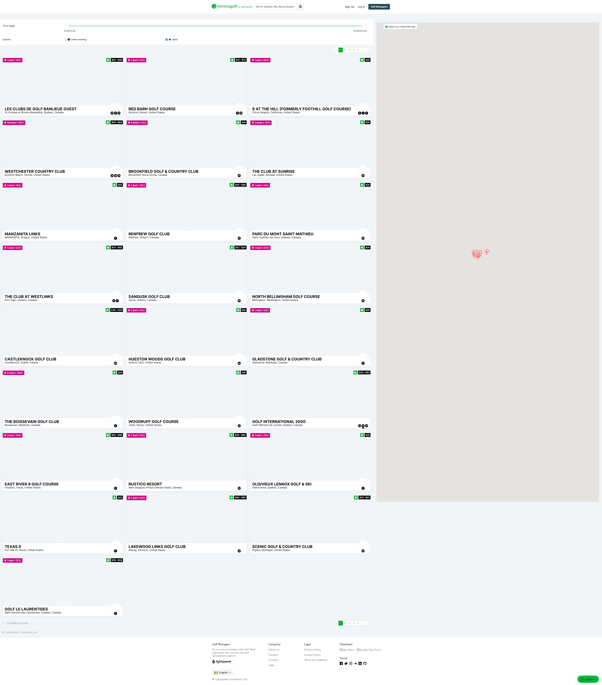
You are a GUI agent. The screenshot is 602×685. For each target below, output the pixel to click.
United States (157, 112)
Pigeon (256, 550)
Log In (361, 6)
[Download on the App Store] (347, 649)
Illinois (143, 112)
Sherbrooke (259, 487)
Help (271, 665)
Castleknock (12, 362)
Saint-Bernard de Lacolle (267, 425)
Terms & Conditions (315, 660)
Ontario (144, 237)
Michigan (267, 550)
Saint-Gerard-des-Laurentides (22, 612)
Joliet (132, 425)
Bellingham (258, 300)
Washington (273, 300)
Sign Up (349, 6)
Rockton (133, 112)
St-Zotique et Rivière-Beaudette (23, 112)
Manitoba (271, 362)
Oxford (133, 362)
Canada (58, 112)
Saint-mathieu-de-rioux (266, 237)
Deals (174, 39)
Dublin (24, 362)
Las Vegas (258, 174)
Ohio (141, 362)
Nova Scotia (149, 174)
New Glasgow (137, 487)
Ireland (34, 362)
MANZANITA (12, 237)
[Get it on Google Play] (369, 649)
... (363, 50)
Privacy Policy (312, 649)
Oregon (25, 237)
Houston (10, 487)
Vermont (143, 550)
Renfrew (133, 237)
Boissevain (11, 425)
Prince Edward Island (158, 487)
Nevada (270, 174)
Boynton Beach (14, 174)
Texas (19, 487)
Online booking (78, 39)
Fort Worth (11, 550)
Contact (273, 660)
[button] (8, 80)
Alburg (132, 550)
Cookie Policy (312, 654)
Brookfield (135, 174)
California (276, 112)
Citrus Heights (260, 112)
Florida (28, 174)
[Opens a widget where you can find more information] (588, 679)
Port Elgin (10, 300)
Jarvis (132, 300)
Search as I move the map (401, 26)
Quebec (48, 112)
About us (274, 649)
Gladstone (258, 362)
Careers (273, 654)
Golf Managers (379, 6)
